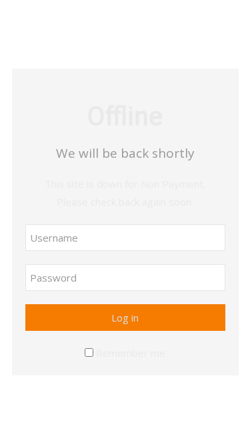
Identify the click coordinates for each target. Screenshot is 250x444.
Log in (125, 317)
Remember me (130, 352)
